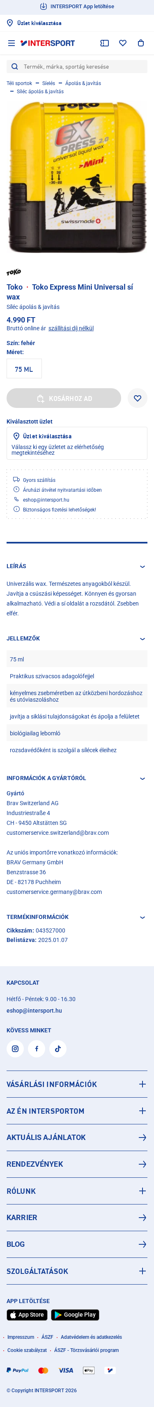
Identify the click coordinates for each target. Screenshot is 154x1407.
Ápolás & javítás (83, 83)
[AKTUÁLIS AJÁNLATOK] (77, 1137)
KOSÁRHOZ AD (71, 398)
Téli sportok (19, 83)
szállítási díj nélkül (71, 328)
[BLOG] (77, 1244)
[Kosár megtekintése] (141, 43)
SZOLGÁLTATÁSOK (37, 1271)
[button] (77, 566)
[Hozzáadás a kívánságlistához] (137, 398)
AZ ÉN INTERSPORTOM (46, 1110)
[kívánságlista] (123, 43)
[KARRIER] (77, 1217)
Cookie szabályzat (27, 1350)
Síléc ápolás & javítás (40, 91)
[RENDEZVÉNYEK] (77, 1164)
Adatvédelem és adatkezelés (91, 1337)
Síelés (48, 83)
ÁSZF (47, 1337)
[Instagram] (15, 1048)
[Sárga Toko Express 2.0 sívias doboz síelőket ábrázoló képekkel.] (77, 177)
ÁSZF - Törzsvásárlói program (86, 1350)
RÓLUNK (21, 1190)
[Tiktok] (58, 1048)
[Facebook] (36, 1048)
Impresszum (20, 1337)
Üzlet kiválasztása (47, 436)
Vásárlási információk (52, 1084)
